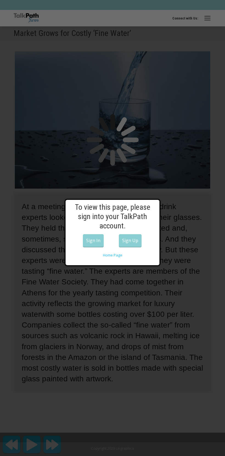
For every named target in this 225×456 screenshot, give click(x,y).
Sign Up (130, 240)
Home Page (112, 255)
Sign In (93, 240)
